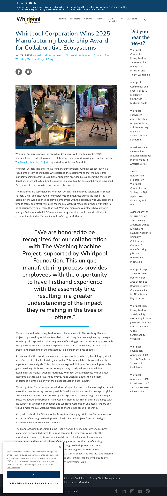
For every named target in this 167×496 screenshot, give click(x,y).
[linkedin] (28, 72)
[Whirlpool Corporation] (35, 20)
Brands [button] (75, 18)
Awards (37, 55)
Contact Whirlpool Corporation (86, 9)
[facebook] (18, 72)
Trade (48, 7)
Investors (37, 7)
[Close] (59, 447)
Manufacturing (54, 55)
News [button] (100, 18)
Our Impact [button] (112, 19)
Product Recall (75, 7)
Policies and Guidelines (73, 478)
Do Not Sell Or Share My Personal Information (33, 483)
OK (33, 474)
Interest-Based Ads (81, 482)
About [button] (88, 18)
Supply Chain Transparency (105, 478)
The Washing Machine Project (84, 55)
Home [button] (63, 18)
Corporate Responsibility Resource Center (41, 9)
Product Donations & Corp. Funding (107, 7)
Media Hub (23, 7)
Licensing (59, 7)
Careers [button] (132, 18)
